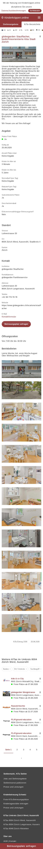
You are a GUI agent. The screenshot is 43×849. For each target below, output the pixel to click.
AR (16, 30)
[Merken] (40, 36)
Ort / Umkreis (19, 669)
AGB (5, 841)
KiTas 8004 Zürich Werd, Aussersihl (19, 820)
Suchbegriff (34, 669)
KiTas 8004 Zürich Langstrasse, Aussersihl (22, 824)
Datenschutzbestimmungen (13, 11)
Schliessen (35, 11)
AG (4, 30)
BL (22, 30)
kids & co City (17, 679)
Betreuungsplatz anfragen (16, 324)
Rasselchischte (18, 706)
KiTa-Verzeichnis (32, 24)
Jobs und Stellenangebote (15, 779)
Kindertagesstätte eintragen (15, 804)
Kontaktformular (9, 317)
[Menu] (39, 18)
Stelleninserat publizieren (14, 783)
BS (27, 30)
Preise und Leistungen (13, 787)
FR (39, 30)
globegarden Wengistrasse (23, 692)
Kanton (6, 669)
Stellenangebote (10, 24)
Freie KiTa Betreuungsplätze (16, 799)
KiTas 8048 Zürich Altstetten (16, 828)
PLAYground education (21, 720)
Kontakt (12, 841)
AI (10, 30)
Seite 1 (8, 750)
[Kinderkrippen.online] (15, 18)
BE (33, 30)
